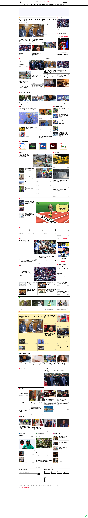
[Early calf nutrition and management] (55, 128)
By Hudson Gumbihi (23, 22)
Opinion (22, 198)
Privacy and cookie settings (55, 485)
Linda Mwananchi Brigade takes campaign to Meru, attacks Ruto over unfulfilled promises (63, 28)
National (22, 106)
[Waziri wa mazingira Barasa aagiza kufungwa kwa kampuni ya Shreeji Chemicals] (25, 422)
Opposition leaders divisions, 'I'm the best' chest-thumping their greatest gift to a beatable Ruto (60, 232)
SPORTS (40, 4)
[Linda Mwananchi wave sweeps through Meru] (63, 64)
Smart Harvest (40, 433)
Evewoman (57, 433)
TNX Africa (22, 433)
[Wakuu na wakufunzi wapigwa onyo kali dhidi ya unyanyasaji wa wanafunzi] (38, 422)
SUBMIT (39, 474)
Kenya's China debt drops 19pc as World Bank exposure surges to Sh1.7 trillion (50, 25)
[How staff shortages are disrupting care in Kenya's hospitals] (36, 395)
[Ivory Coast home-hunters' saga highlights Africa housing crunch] (42, 160)
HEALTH (37, 4)
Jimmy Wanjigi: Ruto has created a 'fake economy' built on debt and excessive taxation (49, 31)
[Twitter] (54, 472)
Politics (22, 238)
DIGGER (63, 4)
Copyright (39, 485)
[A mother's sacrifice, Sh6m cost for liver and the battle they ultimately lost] (25, 358)
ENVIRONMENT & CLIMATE (51, 4)
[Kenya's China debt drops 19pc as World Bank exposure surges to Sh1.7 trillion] (21, 170)
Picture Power (23, 368)
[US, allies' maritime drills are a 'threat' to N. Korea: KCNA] (63, 393)
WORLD (35, 4)
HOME (24, 4)
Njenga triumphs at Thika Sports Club (38, 308)
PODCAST (58, 4)
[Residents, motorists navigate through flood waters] (31, 378)
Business (22, 152)
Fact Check (22, 388)
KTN (55, 4)
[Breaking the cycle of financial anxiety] (55, 460)
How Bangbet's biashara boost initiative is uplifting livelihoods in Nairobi (64, 109)
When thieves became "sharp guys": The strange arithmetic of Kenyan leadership (29, 202)
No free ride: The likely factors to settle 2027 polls (47, 231)
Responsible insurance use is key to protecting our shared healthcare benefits (29, 214)
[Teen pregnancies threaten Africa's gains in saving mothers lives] (38, 358)
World (47, 368)
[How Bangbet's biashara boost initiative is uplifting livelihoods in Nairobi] (55, 110)
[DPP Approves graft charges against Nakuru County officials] (63, 83)
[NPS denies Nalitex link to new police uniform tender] (45, 123)
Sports (21, 297)
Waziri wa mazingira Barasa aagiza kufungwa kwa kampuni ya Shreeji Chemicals (24, 427)
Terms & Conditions (49, 485)
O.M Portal (36, 485)
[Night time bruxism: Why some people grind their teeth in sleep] (63, 358)
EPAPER (61, 4)
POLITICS (29, 4)
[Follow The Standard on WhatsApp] (86, 516)
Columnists (23, 227)
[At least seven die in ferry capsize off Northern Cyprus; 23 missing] (48, 409)
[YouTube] (66, 472)
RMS (41, 485)
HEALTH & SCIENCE (25, 353)
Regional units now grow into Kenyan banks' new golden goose (29, 188)
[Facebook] (47, 472)
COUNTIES (27, 4)
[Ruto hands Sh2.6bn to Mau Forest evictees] (50, 83)
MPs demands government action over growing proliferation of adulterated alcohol (37, 53)
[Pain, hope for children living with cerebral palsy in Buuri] (50, 358)
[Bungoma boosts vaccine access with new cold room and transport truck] (61, 174)
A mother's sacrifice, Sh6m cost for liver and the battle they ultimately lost (24, 40)
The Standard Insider (25, 312)
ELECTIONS (47, 4)
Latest (21, 58)
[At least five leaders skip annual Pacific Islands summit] (50, 393)
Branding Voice (58, 106)
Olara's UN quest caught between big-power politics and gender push (22, 231)
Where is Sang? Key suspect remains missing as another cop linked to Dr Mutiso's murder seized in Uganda (63, 267)
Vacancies (31, 485)
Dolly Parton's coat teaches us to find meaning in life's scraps (35, 231)
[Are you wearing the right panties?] (55, 448)
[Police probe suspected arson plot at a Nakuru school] (22, 128)
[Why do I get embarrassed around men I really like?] (55, 454)
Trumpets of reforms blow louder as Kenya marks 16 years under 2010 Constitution (31, 134)
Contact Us (24, 485)
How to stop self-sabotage (63, 442)
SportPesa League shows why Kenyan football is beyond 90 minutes (63, 115)
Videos (21, 265)
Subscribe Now (63, 42)
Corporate (21, 485)
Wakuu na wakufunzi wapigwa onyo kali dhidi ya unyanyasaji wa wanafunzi (37, 428)
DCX (33, 485)
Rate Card (28, 485)
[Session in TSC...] (52, 212)
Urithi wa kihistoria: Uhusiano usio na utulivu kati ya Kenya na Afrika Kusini (50, 428)
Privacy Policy (44, 485)
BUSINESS (32, 4)
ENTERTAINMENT (43, 4)
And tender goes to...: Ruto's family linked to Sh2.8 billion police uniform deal (63, 103)
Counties (56, 152)
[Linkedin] (60, 472)
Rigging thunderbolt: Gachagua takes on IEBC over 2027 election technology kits (24, 103)
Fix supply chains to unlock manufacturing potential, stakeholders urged (29, 176)
